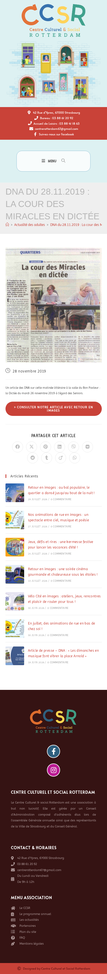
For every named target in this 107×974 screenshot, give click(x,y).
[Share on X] (31, 446)
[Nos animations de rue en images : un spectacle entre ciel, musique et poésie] (14, 520)
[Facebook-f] (53, 751)
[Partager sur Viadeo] (60, 457)
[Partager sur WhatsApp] (74, 457)
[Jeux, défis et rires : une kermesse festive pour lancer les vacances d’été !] (14, 547)
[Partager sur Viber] (73, 446)
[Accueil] (7, 225)
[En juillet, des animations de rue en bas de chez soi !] (14, 628)
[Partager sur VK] (87, 446)
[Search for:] (61, 161)
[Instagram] (53, 770)
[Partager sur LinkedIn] (59, 446)
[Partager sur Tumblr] (46, 457)
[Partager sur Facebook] (17, 446)
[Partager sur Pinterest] (45, 446)
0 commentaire (61, 499)
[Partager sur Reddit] (32, 457)
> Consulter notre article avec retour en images (53, 408)
